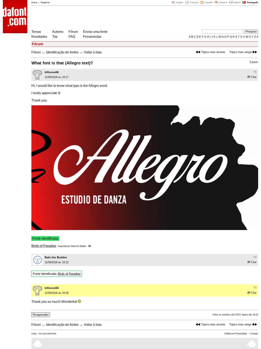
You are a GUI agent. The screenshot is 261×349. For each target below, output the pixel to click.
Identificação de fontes (62, 52)
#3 (255, 287)
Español (208, 2)
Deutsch (223, 2)
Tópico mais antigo (240, 52)
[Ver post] (90, 246)
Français (193, 2)
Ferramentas (92, 36)
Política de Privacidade (236, 333)
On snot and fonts (47, 333)
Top (55, 36)
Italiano (236, 2)
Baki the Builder (78, 246)
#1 (255, 71)
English (179, 2)
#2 (255, 257)
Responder (41, 314)
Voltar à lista (93, 52)
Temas (36, 31)
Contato (254, 333)
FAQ (72, 36)
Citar (254, 76)
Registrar (45, 2)
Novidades (39, 36)
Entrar (34, 2)
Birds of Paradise (43, 246)
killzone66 (52, 72)
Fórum (73, 31)
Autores (57, 31)
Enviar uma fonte (95, 31)
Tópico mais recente (213, 52)
